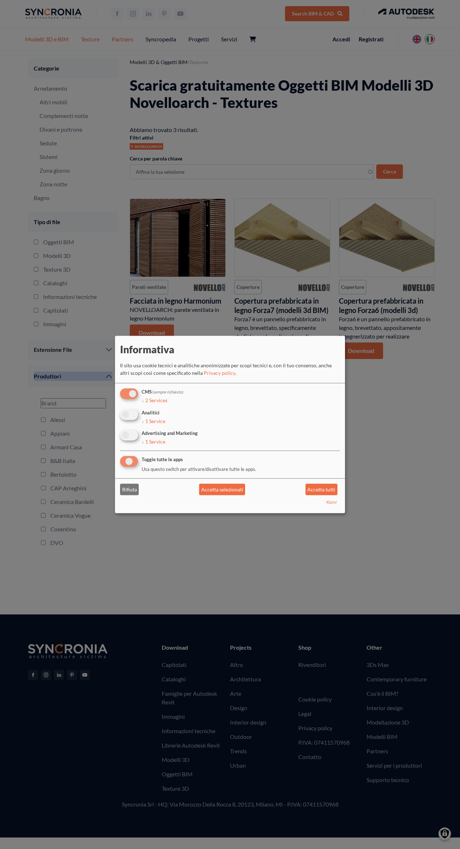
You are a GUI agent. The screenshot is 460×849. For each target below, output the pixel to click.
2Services (154, 400)
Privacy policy (219, 373)
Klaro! (331, 502)
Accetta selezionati (222, 489)
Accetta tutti (321, 489)
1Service (153, 421)
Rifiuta (129, 489)
